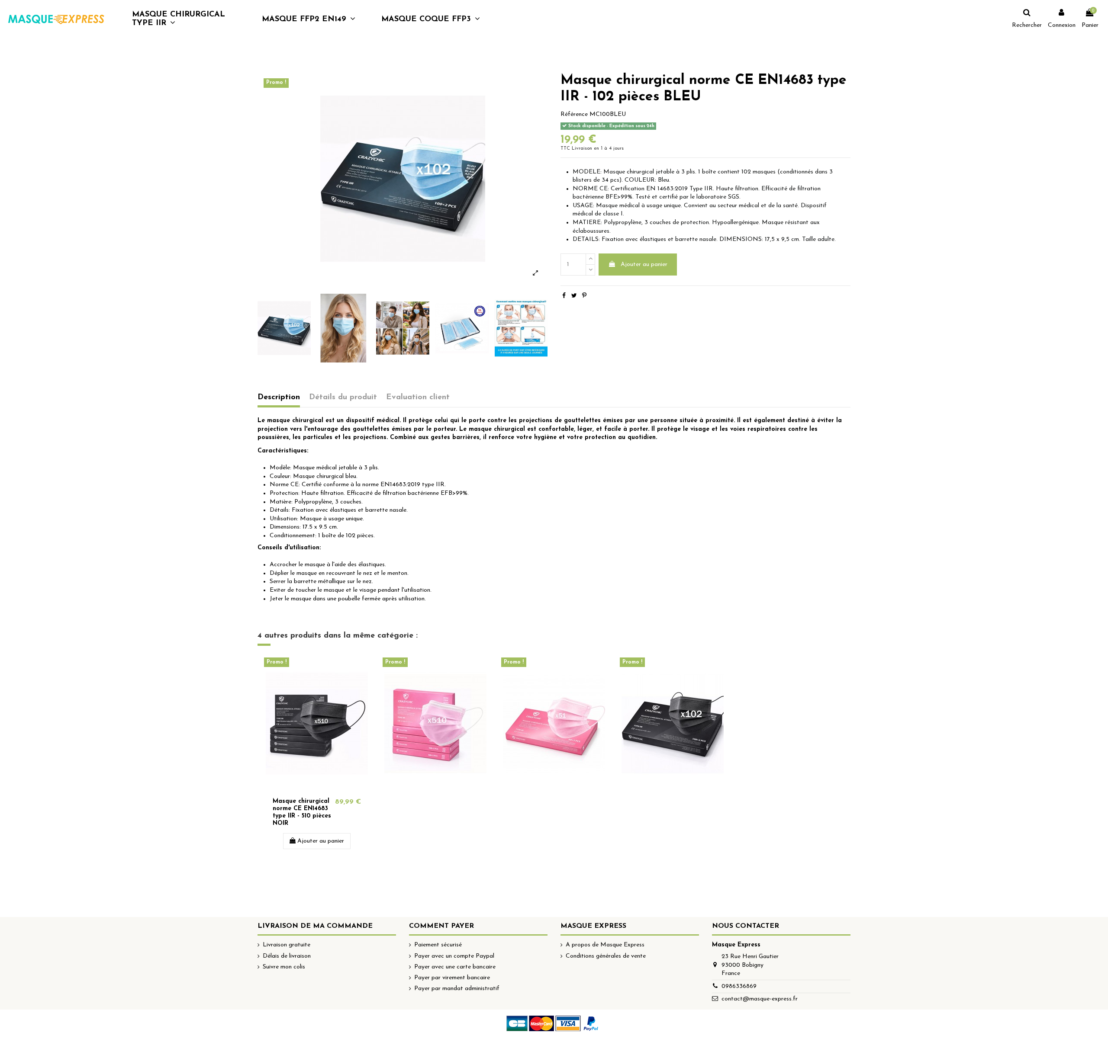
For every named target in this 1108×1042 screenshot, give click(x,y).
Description (279, 397)
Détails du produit (343, 397)
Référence (574, 114)
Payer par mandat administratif (456, 988)
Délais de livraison (287, 956)
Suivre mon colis (284, 967)
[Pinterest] (584, 296)
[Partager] (564, 296)
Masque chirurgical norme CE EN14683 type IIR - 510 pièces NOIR (302, 812)
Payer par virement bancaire (452, 978)
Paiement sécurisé (438, 945)
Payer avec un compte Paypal (454, 956)
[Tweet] (574, 296)
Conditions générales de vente (606, 956)
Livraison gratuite (286, 945)
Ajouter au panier (644, 264)
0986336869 (739, 986)
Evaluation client (418, 397)
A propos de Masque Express (605, 945)
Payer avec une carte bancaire (455, 967)
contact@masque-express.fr (759, 999)
